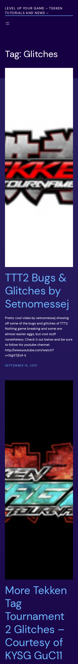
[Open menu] (7, 23)
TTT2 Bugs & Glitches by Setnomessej (37, 290)
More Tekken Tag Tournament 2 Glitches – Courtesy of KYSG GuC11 (36, 623)
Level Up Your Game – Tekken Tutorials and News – (34, 10)
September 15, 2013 (21, 365)
